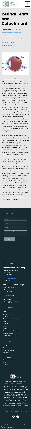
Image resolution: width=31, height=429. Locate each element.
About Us (6, 345)
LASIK (4, 311)
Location (5, 362)
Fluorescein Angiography (10, 42)
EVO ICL (5, 314)
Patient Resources (8, 350)
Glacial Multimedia (20, 383)
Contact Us (6, 364)
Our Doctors (6, 348)
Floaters (21, 29)
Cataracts (6, 316)
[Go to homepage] (9, 4)
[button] (27, 4)
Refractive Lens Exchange (10, 319)
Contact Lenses (8, 333)
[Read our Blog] (17, 416)
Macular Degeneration (9, 45)
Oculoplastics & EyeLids (10, 335)
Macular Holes (22, 39)
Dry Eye (5, 328)
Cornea (5, 323)
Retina (15, 29)
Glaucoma (6, 326)
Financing (6, 352)
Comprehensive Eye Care (11, 331)
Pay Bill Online (7, 357)
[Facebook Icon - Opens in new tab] (13, 416)
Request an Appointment (10, 360)
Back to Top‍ (15, 410)
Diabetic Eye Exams (8, 36)
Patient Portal (7, 355)
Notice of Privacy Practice (11, 411)
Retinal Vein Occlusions (9, 39)
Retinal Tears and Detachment (11, 33)
